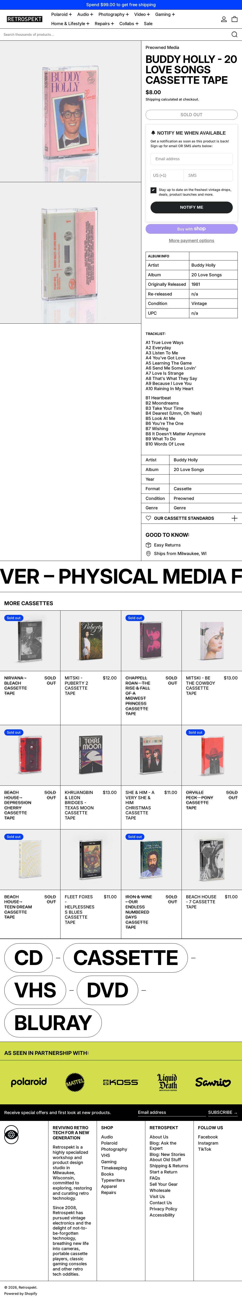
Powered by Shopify (20, 1293)
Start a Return (163, 1171)
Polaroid (109, 1143)
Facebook (208, 1136)
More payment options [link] (191, 240)
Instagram (208, 1143)
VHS (105, 1155)
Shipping (153, 99)
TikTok (204, 1149)
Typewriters (113, 1180)
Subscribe (220, 1112)
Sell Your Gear (164, 1184)
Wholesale (160, 1190)
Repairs (108, 1192)
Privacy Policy (163, 1208)
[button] (234, 19)
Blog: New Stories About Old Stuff (167, 1157)
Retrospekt (27, 1287)
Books (107, 1174)
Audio (107, 1136)
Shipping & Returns (169, 1165)
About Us (159, 1136)
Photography (114, 1149)
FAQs (155, 1178)
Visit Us (157, 1196)
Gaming (109, 1161)
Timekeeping (114, 1167)
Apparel (109, 1186)
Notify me (191, 207)
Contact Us (161, 1202)
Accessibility (162, 1214)
